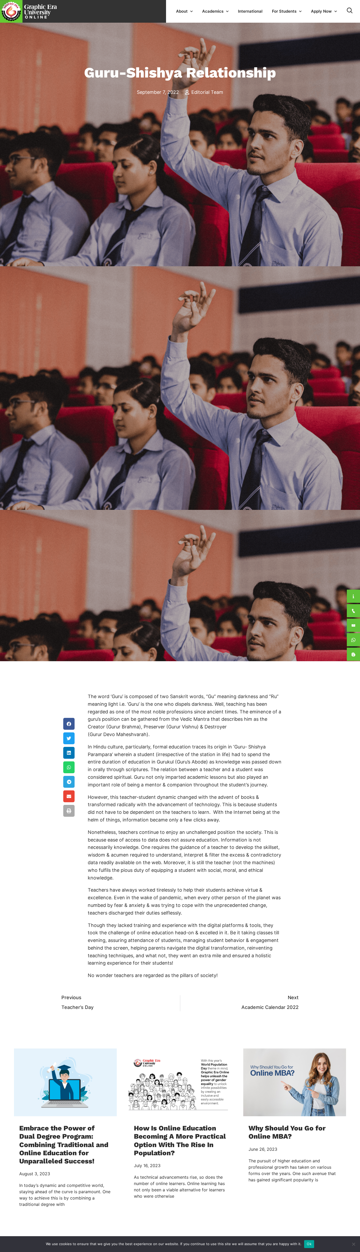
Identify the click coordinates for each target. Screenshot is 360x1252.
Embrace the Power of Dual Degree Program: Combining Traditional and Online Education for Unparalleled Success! (63, 1144)
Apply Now (321, 11)
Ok (309, 1244)
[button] (69, 724)
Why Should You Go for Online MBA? (287, 1132)
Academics (212, 11)
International (250, 11)
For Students (284, 11)
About (182, 11)
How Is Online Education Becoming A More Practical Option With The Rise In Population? (180, 1140)
